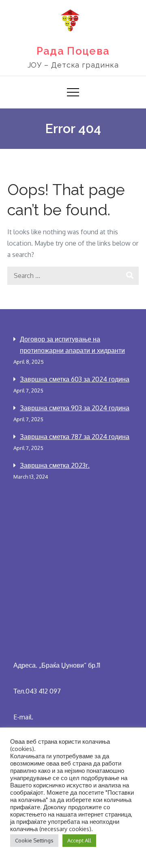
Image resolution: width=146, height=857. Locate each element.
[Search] (129, 276)
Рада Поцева (73, 51)
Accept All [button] (79, 840)
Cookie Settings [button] (34, 840)
